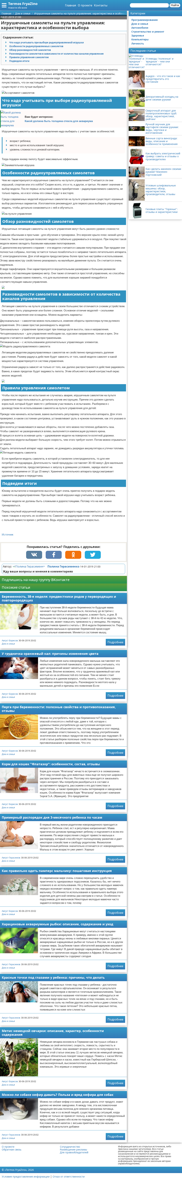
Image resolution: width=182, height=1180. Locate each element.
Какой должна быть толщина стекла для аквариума (59, 121)
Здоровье (137, 35)
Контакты (100, 5)
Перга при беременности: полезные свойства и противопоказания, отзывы (59, 709)
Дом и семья (8, 643)
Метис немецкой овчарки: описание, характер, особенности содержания (53, 1033)
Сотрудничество (70, 1146)
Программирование (144, 20)
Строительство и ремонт (147, 31)
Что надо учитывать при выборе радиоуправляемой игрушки (46, 42)
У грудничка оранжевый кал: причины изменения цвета (50, 653)
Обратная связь (11, 1149)
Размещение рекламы (73, 1149)
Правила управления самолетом (29, 57)
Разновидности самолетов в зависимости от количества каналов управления (56, 53)
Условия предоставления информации (26, 1176)
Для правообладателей (74, 1152)
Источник (7, 534)
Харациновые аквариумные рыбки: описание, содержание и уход (57, 924)
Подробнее (115, 642)
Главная (70, 5)
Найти (175, 5)
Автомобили (139, 27)
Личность (137, 43)
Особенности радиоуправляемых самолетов (36, 46)
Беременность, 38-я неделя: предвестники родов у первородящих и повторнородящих (59, 598)
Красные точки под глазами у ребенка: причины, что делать (53, 977)
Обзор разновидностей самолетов (30, 50)
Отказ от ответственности (69, 1176)
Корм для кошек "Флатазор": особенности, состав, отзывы (51, 764)
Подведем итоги (19, 61)
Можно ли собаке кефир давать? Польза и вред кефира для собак (57, 1095)
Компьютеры (140, 39)
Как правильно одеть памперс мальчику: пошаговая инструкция (57, 871)
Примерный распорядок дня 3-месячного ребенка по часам (52, 817)
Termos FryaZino (23, 3)
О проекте (85, 5)
